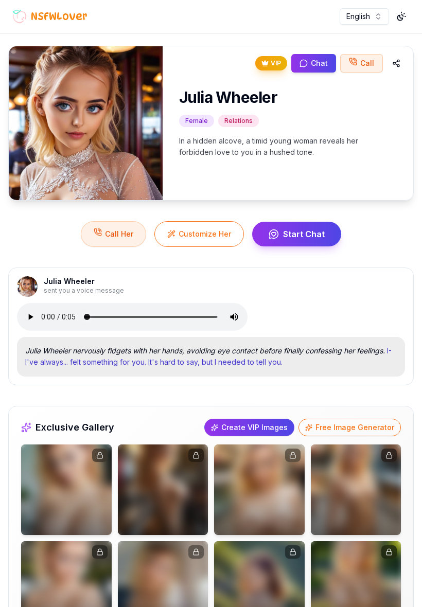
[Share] (396, 63)
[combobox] (364, 16)
